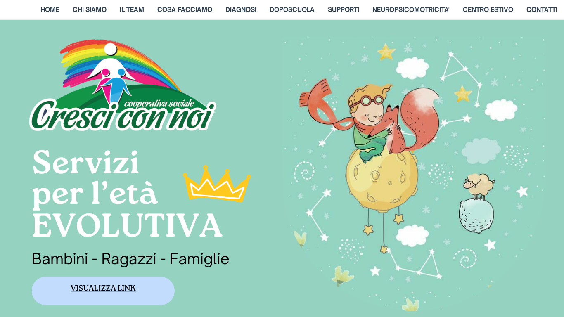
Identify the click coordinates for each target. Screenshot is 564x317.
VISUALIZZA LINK (103, 289)
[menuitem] (49, 10)
